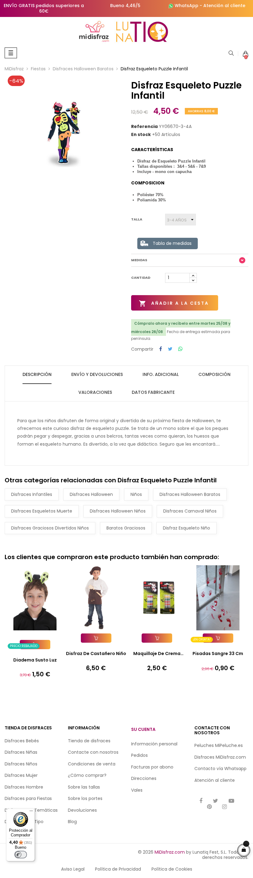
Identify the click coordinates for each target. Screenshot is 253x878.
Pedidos (139, 755)
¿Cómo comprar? (87, 775)
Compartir (160, 349)
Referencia (144, 127)
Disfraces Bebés (22, 741)
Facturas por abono (152, 767)
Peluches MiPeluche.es (218, 745)
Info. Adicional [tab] (161, 374)
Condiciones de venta (91, 764)
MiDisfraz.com (170, 852)
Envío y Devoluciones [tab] (97, 374)
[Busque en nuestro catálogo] (231, 54)
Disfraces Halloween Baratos (190, 494)
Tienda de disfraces (89, 741)
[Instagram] (224, 807)
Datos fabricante (153, 392)
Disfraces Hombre (24, 787)
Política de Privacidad (118, 869)
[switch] (21, 854)
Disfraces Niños (21, 764)
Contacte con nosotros (93, 752)
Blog (72, 821)
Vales (137, 790)
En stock (141, 135)
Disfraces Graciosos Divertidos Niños (50, 528)
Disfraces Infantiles (31, 494)
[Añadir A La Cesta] (96, 638)
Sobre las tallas (84, 787)
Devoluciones (82, 810)
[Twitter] (215, 801)
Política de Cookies (171, 869)
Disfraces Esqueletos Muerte (41, 511)
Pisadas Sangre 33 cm (218, 653)
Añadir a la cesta (174, 303)
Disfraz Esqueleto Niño (186, 528)
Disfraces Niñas (21, 752)
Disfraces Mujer (21, 775)
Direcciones (143, 778)
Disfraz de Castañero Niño (96, 653)
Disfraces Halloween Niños (118, 511)
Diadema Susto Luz (35, 660)
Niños (136, 494)
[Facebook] (200, 801)
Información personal (154, 744)
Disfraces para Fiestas (28, 798)
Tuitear (170, 349)
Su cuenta (143, 729)
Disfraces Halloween (91, 494)
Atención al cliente (224, 5)
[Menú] (31, 812)
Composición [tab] (214, 374)
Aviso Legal (73, 869)
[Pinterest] (209, 807)
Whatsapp (235, 768)
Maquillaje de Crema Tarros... (156, 653)
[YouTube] (231, 801)
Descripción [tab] (37, 374)
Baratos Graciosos (125, 528)
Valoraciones (95, 392)
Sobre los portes (85, 798)
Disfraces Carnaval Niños (190, 511)
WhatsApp (186, 5)
